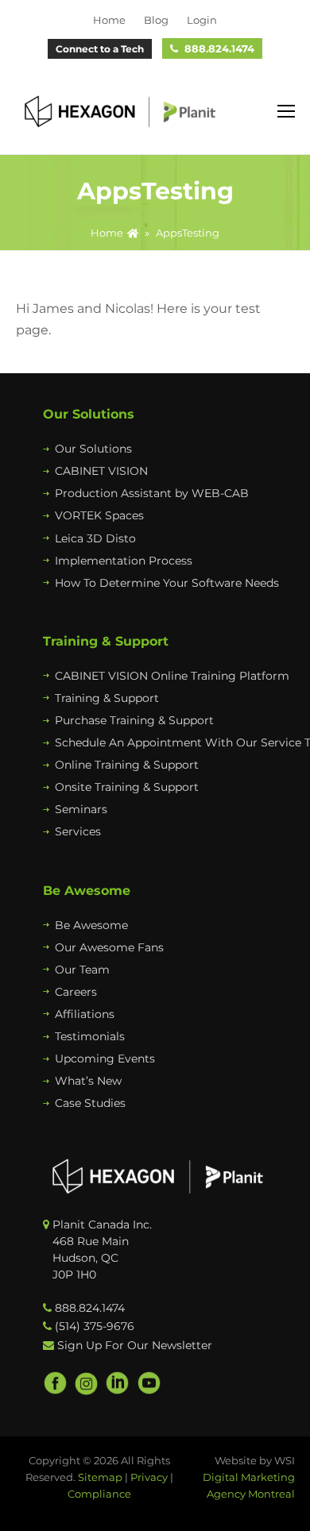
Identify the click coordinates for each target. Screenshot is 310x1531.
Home (107, 233)
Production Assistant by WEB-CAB (152, 493)
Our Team (82, 969)
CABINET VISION (101, 471)
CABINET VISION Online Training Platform (172, 676)
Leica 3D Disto (95, 538)
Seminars (81, 809)
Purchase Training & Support (134, 720)
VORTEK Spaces (99, 515)
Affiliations (84, 1014)
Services (78, 831)
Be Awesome (91, 925)
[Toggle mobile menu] (286, 112)
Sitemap (100, 1477)
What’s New (88, 1081)
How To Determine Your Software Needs (167, 583)
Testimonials (90, 1036)
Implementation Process (123, 560)
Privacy (149, 1477)
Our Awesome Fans (109, 947)
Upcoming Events (105, 1058)
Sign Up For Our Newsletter (134, 1345)
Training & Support (107, 698)
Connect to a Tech (100, 49)
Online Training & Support (127, 765)
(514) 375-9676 (94, 1326)
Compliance (99, 1493)
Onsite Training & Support (127, 787)
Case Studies (90, 1103)
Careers (76, 992)
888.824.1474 (219, 48)
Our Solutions (93, 449)
